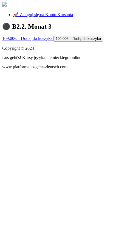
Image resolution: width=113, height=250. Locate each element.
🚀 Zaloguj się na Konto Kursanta (43, 14)
